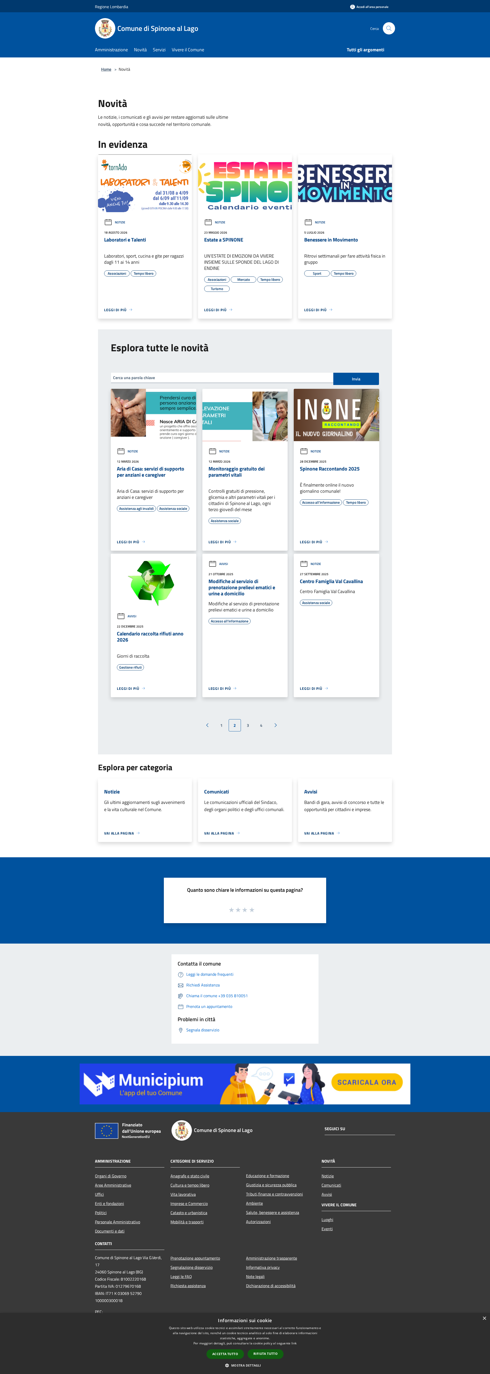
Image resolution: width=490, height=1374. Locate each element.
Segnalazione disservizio (191, 1267)
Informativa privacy (263, 1267)
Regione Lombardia (111, 7)
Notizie (120, 222)
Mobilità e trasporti (187, 1222)
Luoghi (327, 1219)
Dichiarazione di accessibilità (271, 1286)
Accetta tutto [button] (225, 1354)
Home (106, 69)
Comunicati (331, 1185)
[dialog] (245, 1343)
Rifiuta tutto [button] (265, 1354)
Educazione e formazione (267, 1176)
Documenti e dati (110, 1231)
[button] (245, 1365)
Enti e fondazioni (109, 1203)
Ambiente (254, 1203)
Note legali (255, 1276)
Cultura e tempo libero (189, 1185)
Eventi (327, 1229)
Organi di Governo (110, 1176)
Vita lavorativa (183, 1194)
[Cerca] (389, 28)
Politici (101, 1213)
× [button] (484, 1318)
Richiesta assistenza (188, 1286)
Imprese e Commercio (189, 1203)
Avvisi (132, 616)
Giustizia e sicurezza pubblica (271, 1185)
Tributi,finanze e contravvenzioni (274, 1194)
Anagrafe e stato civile (189, 1176)
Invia (356, 379)
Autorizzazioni (258, 1222)
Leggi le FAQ (181, 1276)
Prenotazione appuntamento (195, 1258)
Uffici (99, 1194)
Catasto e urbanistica (188, 1213)
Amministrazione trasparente (271, 1258)
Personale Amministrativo (117, 1222)
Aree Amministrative (113, 1185)
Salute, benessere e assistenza (272, 1212)
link (294, 1343)
